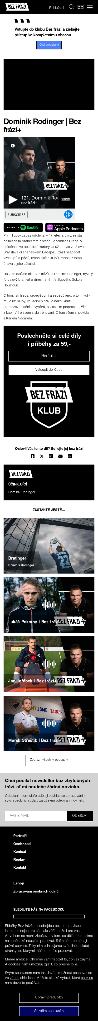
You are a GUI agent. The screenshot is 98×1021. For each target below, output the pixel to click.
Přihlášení (56, 8)
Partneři (20, 836)
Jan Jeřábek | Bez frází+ (32, 681)
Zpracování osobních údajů (36, 891)
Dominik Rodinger (21, 492)
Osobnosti (22, 844)
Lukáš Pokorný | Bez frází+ (35, 622)
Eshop (18, 883)
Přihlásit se (49, 356)
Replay (19, 860)
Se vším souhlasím (49, 1011)
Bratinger (17, 559)
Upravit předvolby (49, 997)
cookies (87, 978)
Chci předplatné (49, 45)
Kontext (19, 852)
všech (14, 978)
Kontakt (19, 868)
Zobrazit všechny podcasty (49, 760)
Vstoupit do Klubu (49, 370)
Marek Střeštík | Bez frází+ (35, 741)
